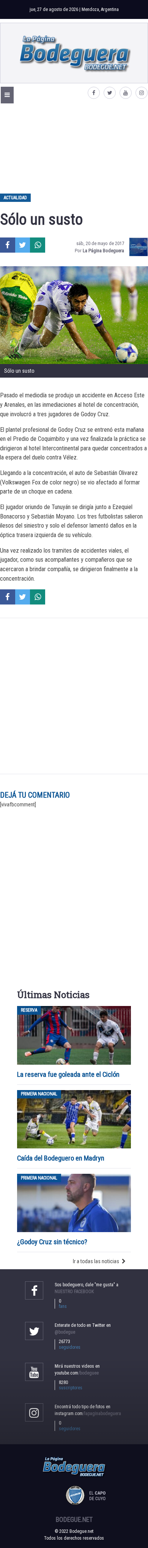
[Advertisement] (74, 148)
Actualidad (15, 197)
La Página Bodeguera (103, 250)
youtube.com (77, 1373)
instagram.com (88, 1413)
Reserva (29, 1010)
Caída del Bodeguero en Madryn (60, 1158)
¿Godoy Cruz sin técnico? (53, 1242)
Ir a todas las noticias (96, 1261)
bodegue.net (74, 1519)
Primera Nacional (39, 1094)
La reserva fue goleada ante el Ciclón (68, 1074)
